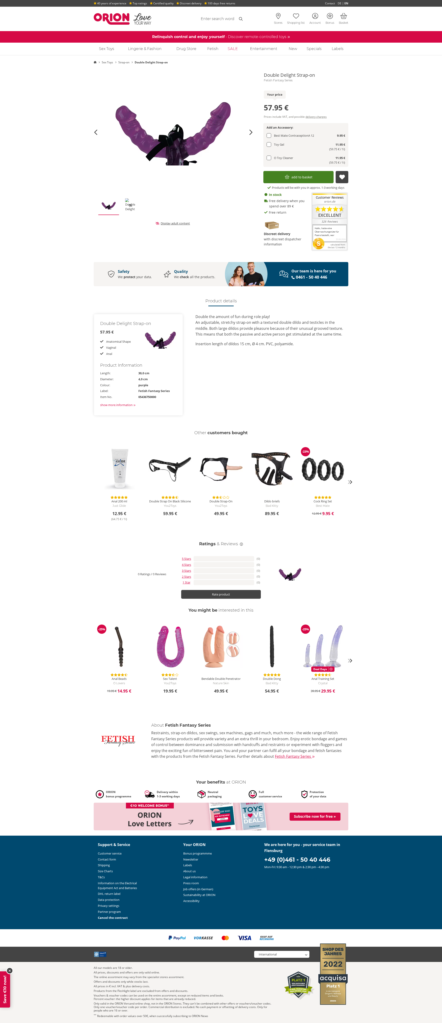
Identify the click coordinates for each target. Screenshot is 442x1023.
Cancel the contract (113, 918)
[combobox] (206, 19)
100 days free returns (221, 3)
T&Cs (101, 877)
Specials (314, 49)
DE (339, 3)
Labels (337, 49)
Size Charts (105, 871)
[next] (350, 482)
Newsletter (190, 859)
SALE (233, 49)
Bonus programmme (197, 853)
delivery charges (316, 117)
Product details (221, 301)
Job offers (198, 889)
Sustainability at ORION (199, 895)
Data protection (108, 900)
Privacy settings (108, 906)
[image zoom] (173, 132)
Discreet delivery (190, 3)
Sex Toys (106, 49)
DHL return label (109, 894)
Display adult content (175, 223)
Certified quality (163, 3)
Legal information (195, 877)
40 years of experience (111, 3)
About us (189, 871)
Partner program (109, 912)
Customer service (110, 853)
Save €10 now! (5, 989)
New (293, 49)
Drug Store (186, 49)
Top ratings (139, 3)
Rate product (221, 594)
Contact (330, 3)
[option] (173, 132)
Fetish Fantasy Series (278, 80)
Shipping (104, 865)
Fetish (212, 49)
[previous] (92, 482)
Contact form (107, 859)
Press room (191, 883)
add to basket (301, 177)
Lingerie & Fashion (145, 49)
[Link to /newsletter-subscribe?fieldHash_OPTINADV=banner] (221, 816)
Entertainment (263, 49)
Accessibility (191, 901)
